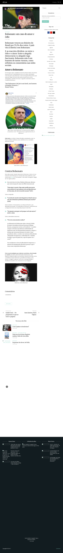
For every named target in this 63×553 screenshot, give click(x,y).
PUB (51, 102)
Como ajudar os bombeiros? (20, 326)
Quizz (51, 111)
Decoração (51, 63)
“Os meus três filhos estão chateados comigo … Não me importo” (16, 463)
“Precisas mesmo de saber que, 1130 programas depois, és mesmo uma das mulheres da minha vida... (16, 453)
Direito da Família (51, 68)
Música (51, 79)
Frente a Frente (51, 72)
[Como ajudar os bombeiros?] (7, 327)
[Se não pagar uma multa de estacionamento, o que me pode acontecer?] (45, 459)
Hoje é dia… (51, 75)
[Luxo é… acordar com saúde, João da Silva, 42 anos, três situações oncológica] (45, 446)
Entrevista (51, 70)
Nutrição (51, 88)
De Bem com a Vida (51, 61)
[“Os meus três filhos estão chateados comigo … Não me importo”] (6, 463)
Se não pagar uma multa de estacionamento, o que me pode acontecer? (55, 459)
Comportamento (51, 56)
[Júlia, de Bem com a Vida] (5, 2)
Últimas (51, 125)
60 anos (51, 40)
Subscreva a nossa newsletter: (48, 16)
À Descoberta (51, 43)
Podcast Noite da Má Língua (51, 100)
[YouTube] (51, 32)
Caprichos (51, 54)
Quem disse (51, 107)
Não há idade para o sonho (51, 82)
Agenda (51, 47)
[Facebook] (48, 32)
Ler (51, 77)
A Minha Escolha (51, 45)
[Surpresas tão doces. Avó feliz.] (7, 386)
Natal (51, 84)
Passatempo (51, 95)
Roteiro (51, 116)
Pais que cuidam (51, 93)
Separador (51, 121)
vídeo (12, 177)
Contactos (54, 2)
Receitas (51, 114)
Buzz (51, 52)
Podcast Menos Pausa (51, 98)
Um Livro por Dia (22, 332)
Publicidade (51, 104)
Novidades (51, 86)
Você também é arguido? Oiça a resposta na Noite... (31, 539)
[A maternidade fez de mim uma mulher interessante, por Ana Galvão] (45, 453)
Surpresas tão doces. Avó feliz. (21, 342)
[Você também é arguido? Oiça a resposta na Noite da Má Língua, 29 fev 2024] (31, 490)
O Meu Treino (51, 91)
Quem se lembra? (51, 109)
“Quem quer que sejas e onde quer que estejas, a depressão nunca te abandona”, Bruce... (16, 446)
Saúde (51, 118)
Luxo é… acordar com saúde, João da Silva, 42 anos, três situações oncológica (55, 446)
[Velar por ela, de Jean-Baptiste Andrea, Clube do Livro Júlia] (7, 335)
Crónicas (51, 59)
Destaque (7, 31)
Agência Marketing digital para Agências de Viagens (13, 548)
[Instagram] (54, 32)
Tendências (51, 123)
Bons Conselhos (51, 49)
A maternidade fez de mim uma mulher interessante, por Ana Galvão (54, 452)
